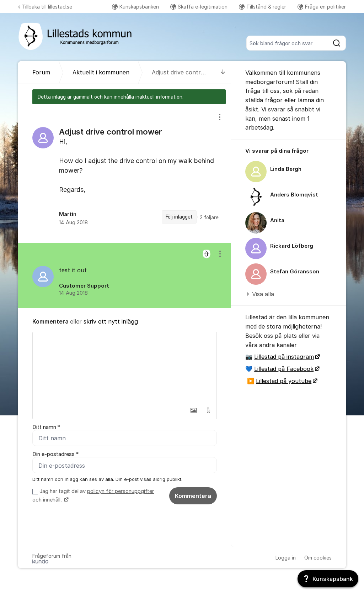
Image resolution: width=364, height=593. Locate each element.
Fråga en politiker (325, 7)
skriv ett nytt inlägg (111, 321)
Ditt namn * (46, 427)
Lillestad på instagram (284, 356)
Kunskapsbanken (139, 7)
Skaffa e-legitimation (203, 7)
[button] (193, 410)
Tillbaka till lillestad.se (47, 7)
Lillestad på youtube (283, 380)
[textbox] (124, 367)
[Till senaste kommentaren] (223, 72)
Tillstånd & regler (266, 7)
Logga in (285, 558)
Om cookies (318, 558)
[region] (124, 173)
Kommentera (193, 495)
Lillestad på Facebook (284, 368)
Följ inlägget (179, 217)
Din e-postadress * (55, 454)
